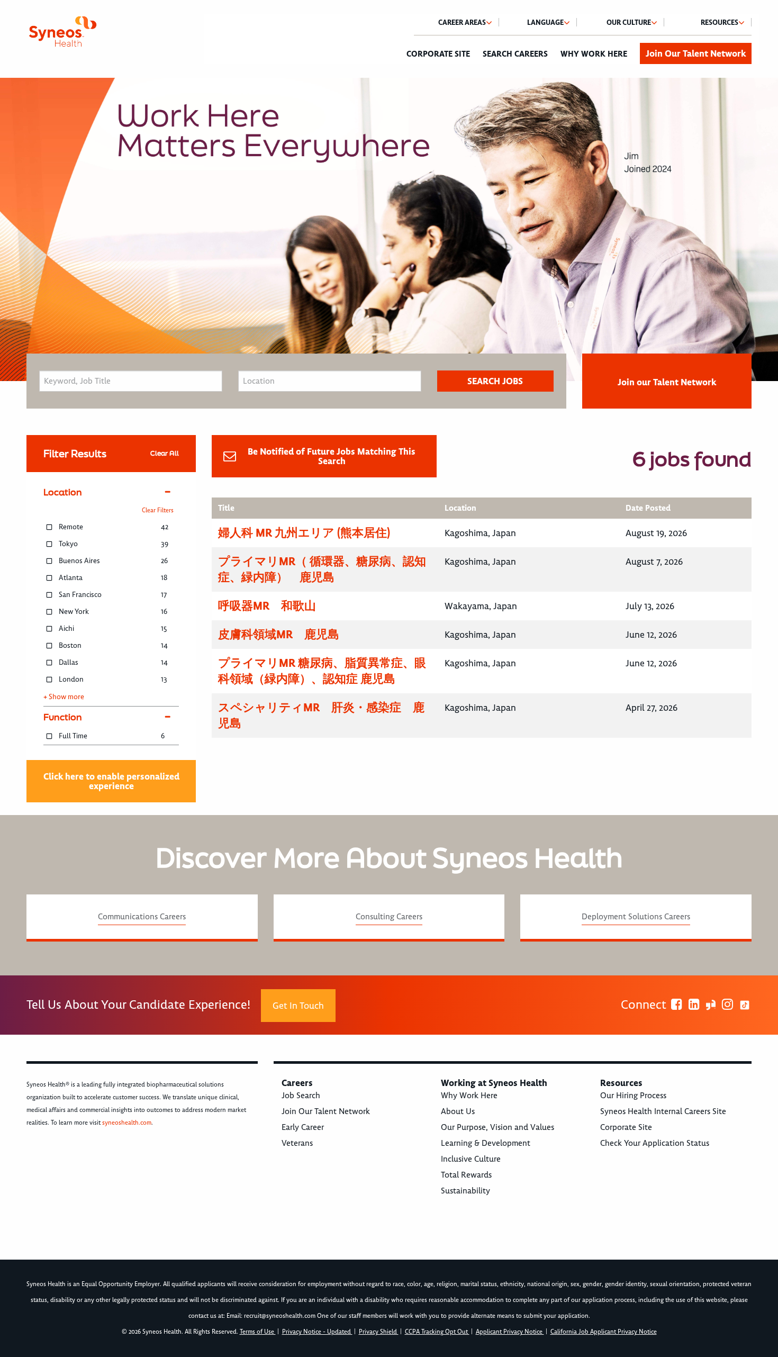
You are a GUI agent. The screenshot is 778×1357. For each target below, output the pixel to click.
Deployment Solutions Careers (636, 916)
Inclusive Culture (471, 1159)
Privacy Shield (379, 1332)
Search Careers (515, 54)
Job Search (301, 1095)
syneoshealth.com (126, 1123)
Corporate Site (438, 54)
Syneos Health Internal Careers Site (663, 1111)
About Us (458, 1111)
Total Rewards (466, 1175)
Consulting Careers (389, 916)
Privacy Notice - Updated (317, 1332)
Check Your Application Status (654, 1143)
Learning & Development (485, 1143)
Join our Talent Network (667, 382)
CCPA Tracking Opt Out (437, 1332)
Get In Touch (298, 1005)
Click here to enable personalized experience (111, 781)
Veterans (297, 1143)
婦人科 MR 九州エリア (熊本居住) (304, 533)
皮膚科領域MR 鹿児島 (278, 634)
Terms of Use (258, 1332)
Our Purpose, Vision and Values (497, 1127)
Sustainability (465, 1191)
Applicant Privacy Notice (510, 1332)
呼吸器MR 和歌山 (267, 606)
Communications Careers (142, 916)
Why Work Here (593, 54)
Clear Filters (158, 510)
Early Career (303, 1127)
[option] (389, 229)
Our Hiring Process (633, 1095)
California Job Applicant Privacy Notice (603, 1332)
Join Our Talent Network (696, 53)
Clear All (164, 453)
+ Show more (63, 697)
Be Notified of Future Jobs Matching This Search (331, 456)
